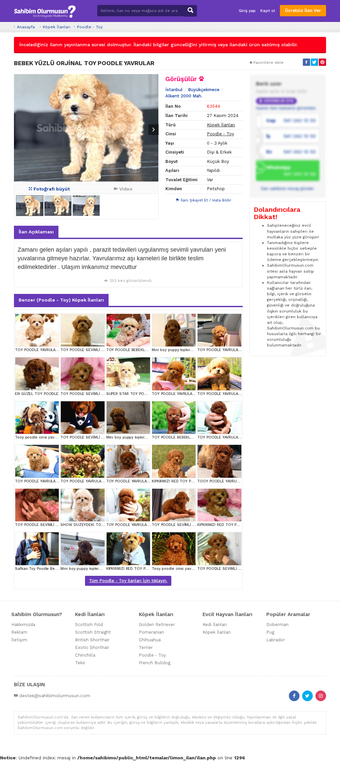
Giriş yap (247, 10)
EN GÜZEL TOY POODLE (36, 394)
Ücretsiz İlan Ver (303, 10)
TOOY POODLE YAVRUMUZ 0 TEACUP (230, 481)
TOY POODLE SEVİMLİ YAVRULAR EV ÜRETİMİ (100, 350)
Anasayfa (26, 27)
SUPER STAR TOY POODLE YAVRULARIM (141, 394)
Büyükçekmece (203, 89)
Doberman (277, 624)
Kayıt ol (267, 10)
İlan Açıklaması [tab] (36, 231)
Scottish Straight (93, 632)
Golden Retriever (157, 624)
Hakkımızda (23, 624)
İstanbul (174, 89)
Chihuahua (150, 639)
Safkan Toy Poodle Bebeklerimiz (44, 569)
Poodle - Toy (90, 27)
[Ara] (190, 11)
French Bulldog (154, 662)
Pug (270, 632)
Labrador (275, 639)
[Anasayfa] (45, 10)
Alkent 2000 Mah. (183, 95)
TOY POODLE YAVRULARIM (38, 350)
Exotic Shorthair (92, 647)
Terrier (146, 647)
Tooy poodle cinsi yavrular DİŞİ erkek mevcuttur (58, 437)
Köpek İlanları (56, 27)
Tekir (80, 662)
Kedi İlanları (215, 624)
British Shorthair (92, 639)
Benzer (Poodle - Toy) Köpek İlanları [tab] (61, 300)
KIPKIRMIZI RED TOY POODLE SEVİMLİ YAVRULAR (195, 481)
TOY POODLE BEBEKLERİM (129, 350)
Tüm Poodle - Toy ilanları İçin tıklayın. (128, 580)
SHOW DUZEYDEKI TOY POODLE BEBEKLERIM (101, 525)
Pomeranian (151, 632)
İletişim (19, 639)
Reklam (19, 632)
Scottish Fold (89, 624)
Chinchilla (85, 655)
